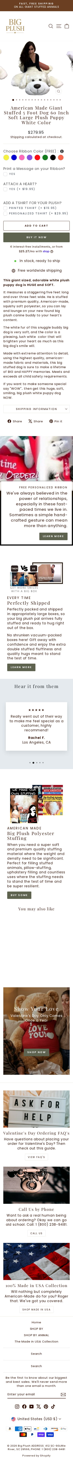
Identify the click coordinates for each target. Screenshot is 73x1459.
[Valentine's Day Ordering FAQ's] (36, 1109)
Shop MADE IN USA (36, 1309)
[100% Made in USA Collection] (36, 1261)
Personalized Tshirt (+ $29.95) (39, 213)
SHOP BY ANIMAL (36, 1335)
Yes (12, 174)
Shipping (17, 137)
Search (36, 1354)
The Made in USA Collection (36, 1341)
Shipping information (36, 409)
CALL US (36, 1233)
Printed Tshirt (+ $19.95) (33, 208)
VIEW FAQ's (36, 1157)
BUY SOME (19, 895)
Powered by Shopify (36, 1455)
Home (36, 1322)
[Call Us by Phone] (36, 1185)
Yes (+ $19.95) (22, 189)
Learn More (53, 536)
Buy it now (36, 237)
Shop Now (36, 1052)
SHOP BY (36, 1329)
